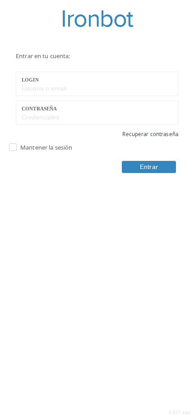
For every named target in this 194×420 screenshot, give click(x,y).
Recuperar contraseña (150, 134)
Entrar (149, 166)
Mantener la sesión (46, 147)
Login (30, 79)
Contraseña (39, 108)
